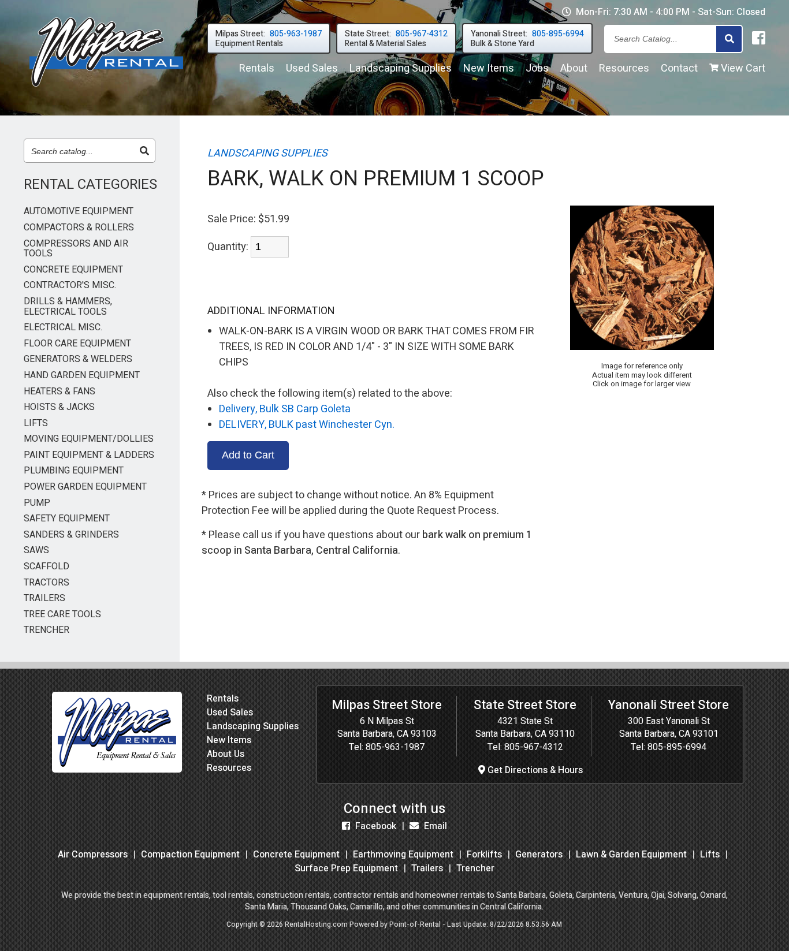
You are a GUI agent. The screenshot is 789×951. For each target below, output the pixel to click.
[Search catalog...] (144, 151)
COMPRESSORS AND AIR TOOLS (76, 249)
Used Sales (230, 712)
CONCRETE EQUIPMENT (73, 270)
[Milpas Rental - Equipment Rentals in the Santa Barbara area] (106, 89)
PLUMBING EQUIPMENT (74, 471)
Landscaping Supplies (253, 726)
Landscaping (400, 68)
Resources (624, 68)
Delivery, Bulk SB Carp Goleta (285, 409)
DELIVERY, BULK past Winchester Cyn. (306, 424)
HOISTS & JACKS (59, 407)
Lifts (710, 855)
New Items (229, 740)
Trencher (475, 868)
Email (434, 826)
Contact (679, 68)
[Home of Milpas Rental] (117, 770)
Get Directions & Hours (534, 770)
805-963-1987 (395, 747)
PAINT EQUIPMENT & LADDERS (89, 455)
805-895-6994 (676, 747)
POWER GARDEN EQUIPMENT (85, 487)
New (488, 68)
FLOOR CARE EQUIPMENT (77, 344)
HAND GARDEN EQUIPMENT (82, 376)
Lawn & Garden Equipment (631, 855)
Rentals (256, 68)
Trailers (427, 868)
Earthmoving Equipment (403, 855)
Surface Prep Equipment (346, 868)
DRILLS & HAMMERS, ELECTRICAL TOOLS (68, 307)
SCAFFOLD (46, 567)
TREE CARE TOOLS (62, 615)
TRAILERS (44, 599)
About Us (225, 754)
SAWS (36, 551)
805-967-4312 (533, 747)
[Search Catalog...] (729, 39)
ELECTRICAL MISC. (63, 328)
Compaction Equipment (190, 855)
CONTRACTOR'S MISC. (70, 286)
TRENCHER (46, 630)
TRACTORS (46, 583)
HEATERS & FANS (59, 392)
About (573, 68)
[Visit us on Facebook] (758, 39)
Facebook (374, 826)
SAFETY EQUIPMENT (67, 519)
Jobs (537, 68)
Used (312, 68)
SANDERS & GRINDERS (71, 535)
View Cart (742, 68)
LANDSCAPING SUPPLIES (267, 153)
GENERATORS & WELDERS (78, 360)
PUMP (37, 503)
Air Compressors (93, 855)
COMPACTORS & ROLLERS (79, 228)
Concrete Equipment (296, 855)
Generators (539, 855)
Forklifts (484, 855)
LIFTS (36, 424)
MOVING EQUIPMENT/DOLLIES (89, 439)
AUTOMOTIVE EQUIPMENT (78, 212)
